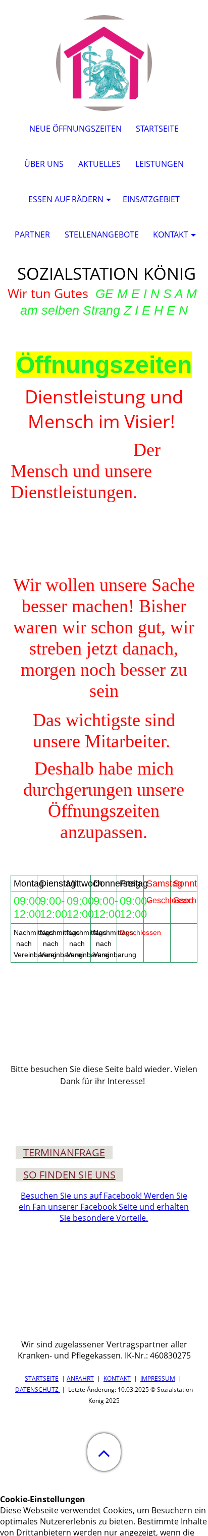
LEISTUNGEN (159, 163)
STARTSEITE (42, 1378)
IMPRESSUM (157, 1378)
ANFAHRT (80, 1378)
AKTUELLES (99, 163)
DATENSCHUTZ (37, 1389)
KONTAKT (117, 1378)
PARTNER (32, 234)
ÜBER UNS (44, 163)
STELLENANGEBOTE (102, 234)
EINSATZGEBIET (151, 199)
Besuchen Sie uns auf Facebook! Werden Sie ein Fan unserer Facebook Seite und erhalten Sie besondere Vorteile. (104, 1206)
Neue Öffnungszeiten (75, 128)
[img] (104, 63)
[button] (104, 1452)
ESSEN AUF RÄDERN (65, 199)
